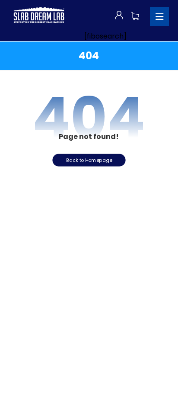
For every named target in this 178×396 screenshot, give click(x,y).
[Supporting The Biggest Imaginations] (38, 15)
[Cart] (135, 15)
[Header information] (119, 15)
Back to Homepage (89, 159)
